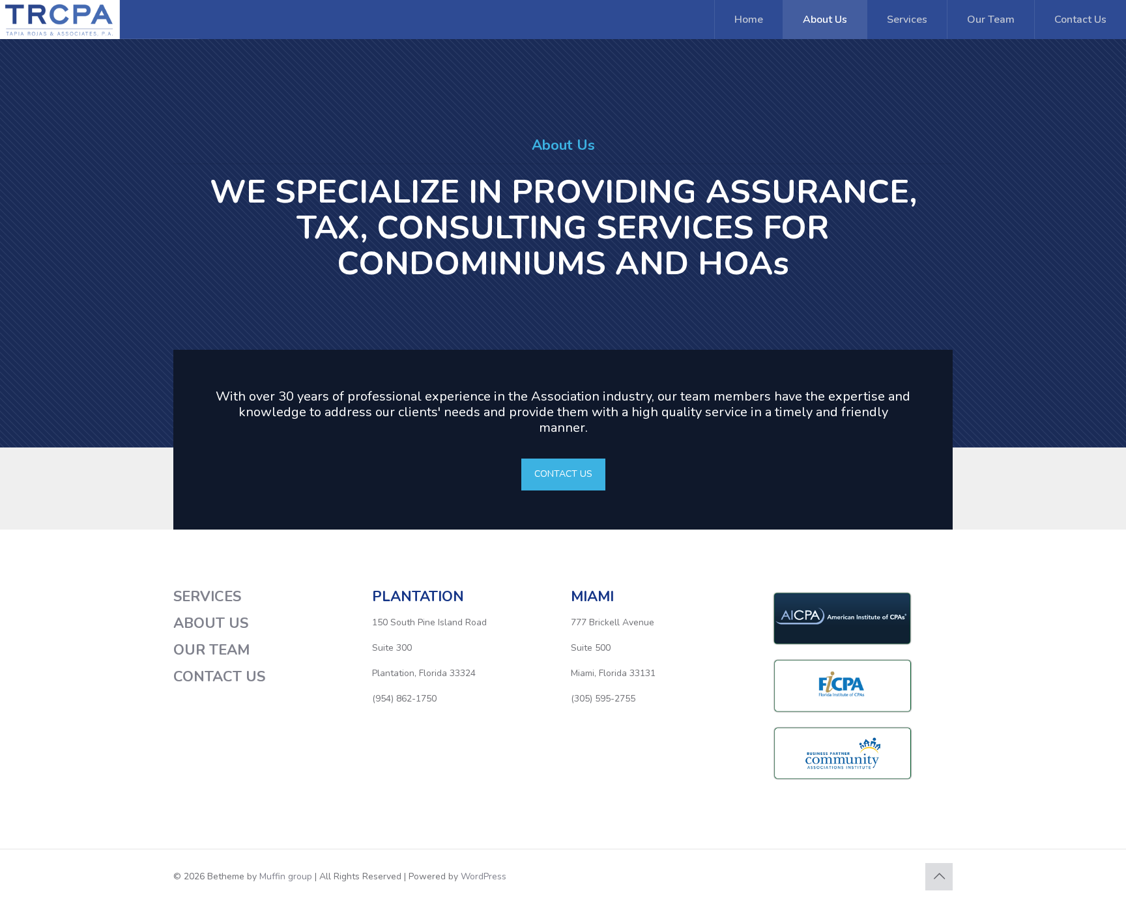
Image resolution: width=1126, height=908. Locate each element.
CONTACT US (219, 677)
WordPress (483, 876)
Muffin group (285, 876)
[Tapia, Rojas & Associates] (122, 19)
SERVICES (207, 596)
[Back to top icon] (939, 876)
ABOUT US (210, 623)
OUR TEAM (211, 650)
